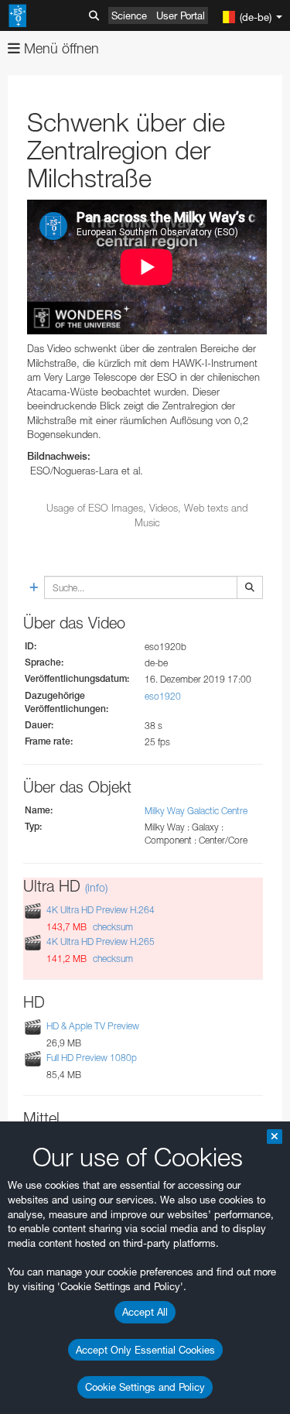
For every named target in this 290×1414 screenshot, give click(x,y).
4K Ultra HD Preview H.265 (100, 941)
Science (129, 15)
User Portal (180, 15)
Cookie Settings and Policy (145, 1387)
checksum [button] (111, 927)
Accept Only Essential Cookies (145, 1350)
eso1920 (163, 696)
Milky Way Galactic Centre (196, 811)
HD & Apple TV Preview (92, 1026)
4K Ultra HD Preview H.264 (100, 910)
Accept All (145, 1312)
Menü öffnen (59, 48)
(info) (96, 887)
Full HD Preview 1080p (91, 1057)
